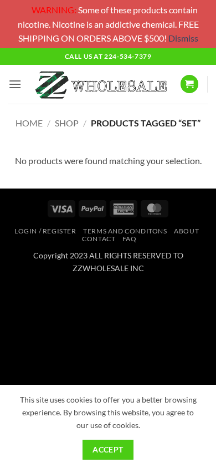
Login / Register (45, 231)
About (186, 231)
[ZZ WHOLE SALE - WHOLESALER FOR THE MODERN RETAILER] (100, 84)
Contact (98, 239)
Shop (67, 123)
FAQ (129, 239)
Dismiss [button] (183, 38)
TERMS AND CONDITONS (125, 231)
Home (29, 123)
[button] (15, 84)
